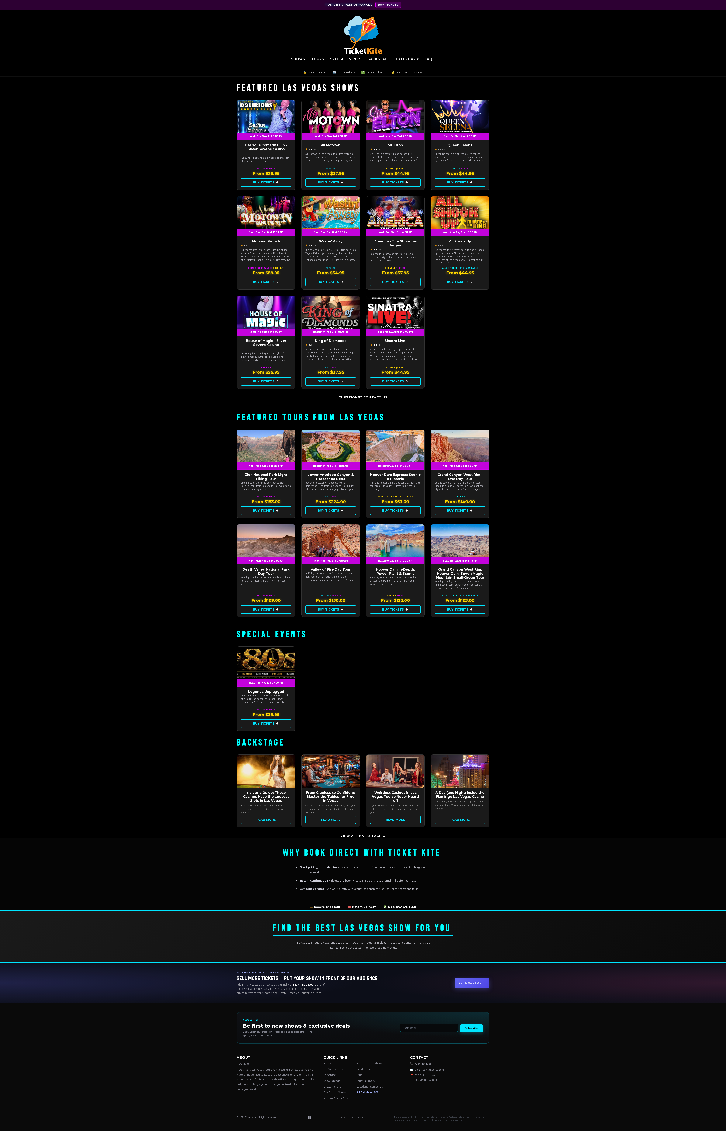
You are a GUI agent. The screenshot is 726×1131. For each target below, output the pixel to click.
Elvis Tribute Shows (334, 1092)
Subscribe (471, 1028)
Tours (317, 59)
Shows (298, 59)
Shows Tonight (332, 1086)
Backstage (379, 59)
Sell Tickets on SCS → (472, 983)
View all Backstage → (363, 836)
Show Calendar (332, 1081)
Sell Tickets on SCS (367, 1092)
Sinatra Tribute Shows (369, 1063)
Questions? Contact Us (363, 397)
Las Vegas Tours (333, 1069)
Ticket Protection (366, 1069)
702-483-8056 (423, 1064)
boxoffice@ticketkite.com (429, 1070)
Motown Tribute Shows (336, 1098)
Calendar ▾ (407, 59)
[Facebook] (309, 1117)
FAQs (430, 59)
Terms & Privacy (365, 1081)
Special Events (345, 59)
